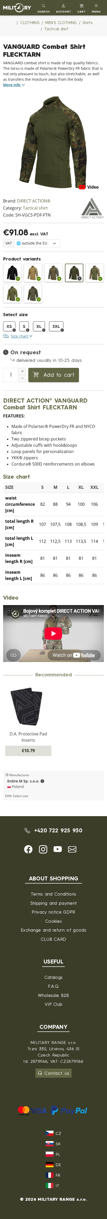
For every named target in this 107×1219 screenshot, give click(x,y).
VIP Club (54, 1004)
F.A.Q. (53, 986)
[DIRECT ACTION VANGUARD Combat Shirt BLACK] (12, 273)
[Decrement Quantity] (22, 378)
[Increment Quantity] (22, 371)
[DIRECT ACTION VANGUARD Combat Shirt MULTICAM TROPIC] (33, 294)
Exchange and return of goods (53, 930)
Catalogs (53, 977)
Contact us (56, 1073)
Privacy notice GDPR (53, 912)
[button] (64, 7)
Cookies (53, 921)
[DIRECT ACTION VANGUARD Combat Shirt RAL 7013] (53, 273)
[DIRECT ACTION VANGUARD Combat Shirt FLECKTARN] (74, 273)
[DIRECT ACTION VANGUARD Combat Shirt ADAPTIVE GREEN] (95, 273)
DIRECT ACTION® (33, 201)
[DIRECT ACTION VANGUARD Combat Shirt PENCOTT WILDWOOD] (12, 294)
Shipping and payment (53, 903)
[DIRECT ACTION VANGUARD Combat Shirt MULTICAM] (33, 273)
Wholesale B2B (53, 995)
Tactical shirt (35, 208)
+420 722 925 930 (57, 830)
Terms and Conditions (53, 894)
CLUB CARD (53, 939)
